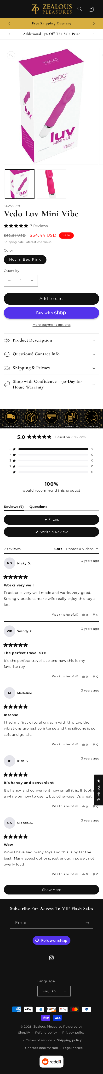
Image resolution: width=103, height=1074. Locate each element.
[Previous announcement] (9, 23)
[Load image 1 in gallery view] (19, 184)
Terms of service (39, 1040)
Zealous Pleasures (48, 1026)
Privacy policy (73, 1032)
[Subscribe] (87, 922)
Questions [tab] (38, 508)
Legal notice (73, 1048)
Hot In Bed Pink (25, 259)
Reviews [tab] (14, 508)
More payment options (52, 324)
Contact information (41, 1048)
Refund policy (46, 1032)
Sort (58, 549)
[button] (10, 9)
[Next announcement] (94, 23)
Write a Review (61, 533)
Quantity (11, 271)
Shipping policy (69, 1040)
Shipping (10, 242)
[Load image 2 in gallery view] (51, 184)
